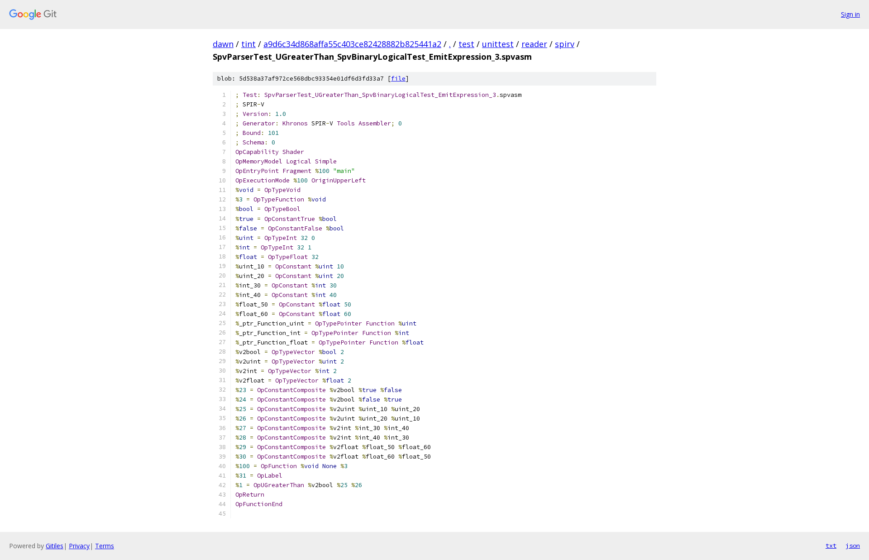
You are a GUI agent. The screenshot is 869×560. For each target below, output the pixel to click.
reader (534, 43)
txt (831, 545)
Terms (104, 545)
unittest (498, 43)
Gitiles (54, 545)
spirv (564, 43)
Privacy (79, 545)
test (466, 43)
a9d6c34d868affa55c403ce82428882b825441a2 (352, 43)
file (398, 78)
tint (248, 43)
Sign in (850, 14)
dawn (223, 43)
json (852, 545)
